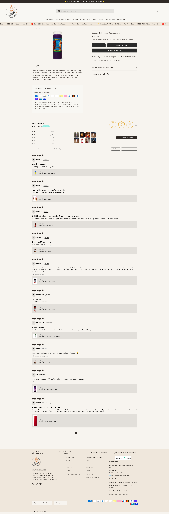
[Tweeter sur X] (100, 74)
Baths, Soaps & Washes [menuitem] (63, 19)
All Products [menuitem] (50, 19)
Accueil (34, 28)
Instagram (89, 467)
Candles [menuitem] (75, 19)
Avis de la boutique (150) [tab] (57, 149)
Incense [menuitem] (100, 19)
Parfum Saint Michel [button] (45, 199)
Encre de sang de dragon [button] (47, 281)
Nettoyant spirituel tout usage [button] (49, 336)
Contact (88, 464)
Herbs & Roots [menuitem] (91, 19)
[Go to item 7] (87, 140)
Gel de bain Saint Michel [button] (47, 173)
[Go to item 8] (93, 140)
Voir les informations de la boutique (107, 60)
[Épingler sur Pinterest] (107, 74)
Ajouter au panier (122, 45)
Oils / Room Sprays (73, 474)
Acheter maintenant (114, 50)
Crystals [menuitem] (82, 19)
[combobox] (85, 11)
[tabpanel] (57, 74)
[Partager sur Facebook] (104, 74)
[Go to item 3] (87, 135)
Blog (87, 460)
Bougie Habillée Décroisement (46, 28)
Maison (68, 460)
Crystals (69, 467)
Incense (68, 471)
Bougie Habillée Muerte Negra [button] (48, 389)
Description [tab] (36, 66)
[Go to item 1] (76, 135)
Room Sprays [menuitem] (121, 19)
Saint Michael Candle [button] (46, 225)
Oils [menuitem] (106, 19)
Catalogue (69, 464)
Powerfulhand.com (41, 511)
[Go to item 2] (82, 135)
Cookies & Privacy (92, 477)
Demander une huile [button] (45, 251)
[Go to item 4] (93, 135)
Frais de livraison (108, 39)
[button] (162, 11)
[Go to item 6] (82, 140)
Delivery (89, 471)
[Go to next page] (96, 433)
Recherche (89, 474)
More (136, 125)
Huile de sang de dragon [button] (47, 309)
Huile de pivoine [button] (44, 362)
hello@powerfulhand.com (120, 475)
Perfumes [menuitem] (112, 19)
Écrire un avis (127, 138)
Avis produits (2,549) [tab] (39, 149)
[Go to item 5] (76, 140)
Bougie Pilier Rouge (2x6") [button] (48, 421)
